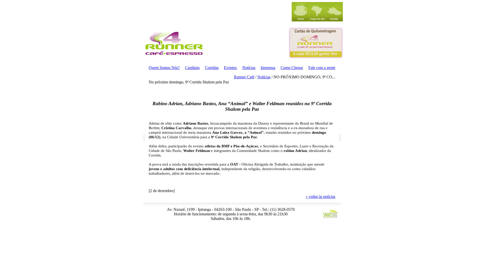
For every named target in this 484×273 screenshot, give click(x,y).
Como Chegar (292, 67)
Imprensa (268, 67)
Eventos (230, 67)
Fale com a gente (321, 67)
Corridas (212, 67)
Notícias (248, 67)
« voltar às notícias (320, 196)
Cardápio (192, 67)
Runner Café (244, 77)
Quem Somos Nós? (164, 67)
